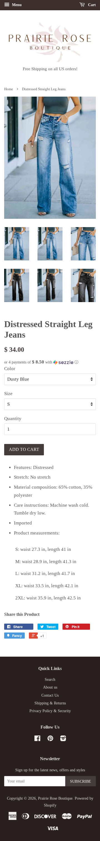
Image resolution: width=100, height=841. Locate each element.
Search (50, 679)
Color (9, 368)
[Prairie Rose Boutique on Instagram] (63, 739)
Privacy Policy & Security (50, 711)
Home (8, 89)
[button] (50, 362)
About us (50, 687)
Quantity (12, 418)
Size (8, 393)
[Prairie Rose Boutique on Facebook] (37, 739)
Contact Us (50, 695)
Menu (16, 5)
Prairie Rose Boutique (55, 798)
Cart (91, 5)
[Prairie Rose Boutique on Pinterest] (50, 739)
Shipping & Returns (50, 703)
